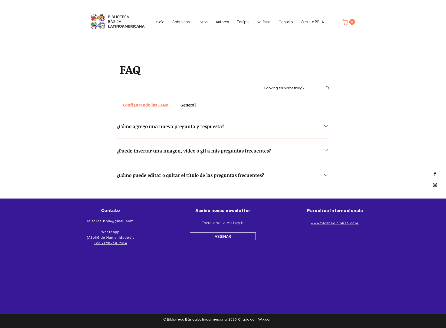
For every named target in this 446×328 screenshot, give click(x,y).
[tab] (145, 105)
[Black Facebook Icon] (435, 173)
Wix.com (265, 319)
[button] (349, 22)
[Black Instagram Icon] (435, 185)
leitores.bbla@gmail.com (110, 221)
